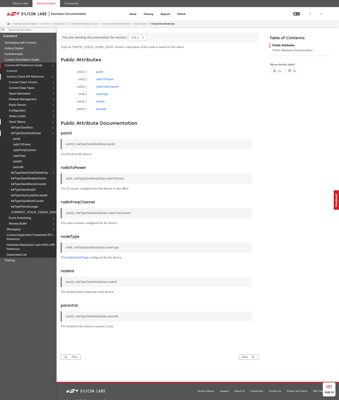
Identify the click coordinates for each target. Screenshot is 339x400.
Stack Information (20, 93)
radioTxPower (22, 144)
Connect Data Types (21, 87)
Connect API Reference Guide (23, 65)
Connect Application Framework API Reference (29, 237)
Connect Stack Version (23, 82)
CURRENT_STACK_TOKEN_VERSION (33, 212)
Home (133, 14)
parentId (18, 167)
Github (181, 14)
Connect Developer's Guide (22, 59)
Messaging (13, 229)
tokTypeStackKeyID (23, 189)
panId (16, 138)
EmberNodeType (78, 257)
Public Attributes (283, 45)
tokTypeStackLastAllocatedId (29, 195)
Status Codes (17, 116)
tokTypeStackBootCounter (27, 200)
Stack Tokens (140, 24)
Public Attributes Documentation (292, 50)
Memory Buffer (18, 223)
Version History (206, 391)
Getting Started (14, 48)
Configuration (17, 110)
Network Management (22, 99)
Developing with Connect (20, 42)
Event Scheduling (20, 217)
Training (148, 14)
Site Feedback (321, 391)
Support (165, 14)
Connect (10, 36)
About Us (239, 391)
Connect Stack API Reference (116, 24)
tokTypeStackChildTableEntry (29, 172)
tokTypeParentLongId (24, 206)
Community (71, 3)
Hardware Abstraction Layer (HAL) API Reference (31, 247)
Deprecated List (16, 254)
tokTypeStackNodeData (26, 133)
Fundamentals (14, 53)
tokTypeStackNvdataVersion (28, 178)
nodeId (17, 161)
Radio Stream (17, 104)
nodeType (19, 155)
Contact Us (275, 391)
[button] (296, 14)
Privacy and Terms (297, 391)
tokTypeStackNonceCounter (28, 184)
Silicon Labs (20, 3)
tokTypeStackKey (22, 127)
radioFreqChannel (24, 150)
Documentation (46, 3)
